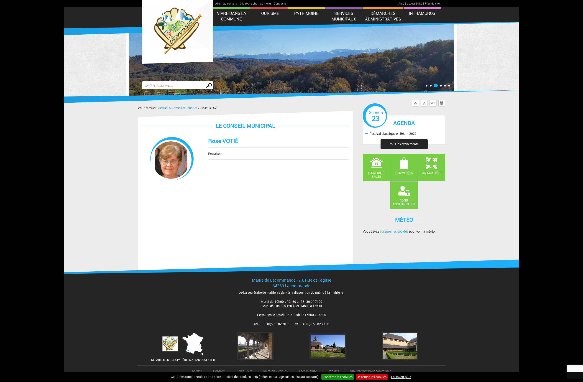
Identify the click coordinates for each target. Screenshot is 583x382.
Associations (431, 173)
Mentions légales (275, 371)
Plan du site (432, 3)
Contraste (280, 3)
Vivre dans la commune (231, 16)
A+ (433, 103)
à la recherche (248, 3)
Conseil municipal (184, 108)
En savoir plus (401, 377)
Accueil (163, 108)
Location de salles (376, 174)
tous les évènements (404, 144)
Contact (219, 371)
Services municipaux (344, 16)
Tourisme (269, 13)
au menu (265, 3)
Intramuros (422, 13)
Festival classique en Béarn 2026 (393, 133)
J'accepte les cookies (338, 377)
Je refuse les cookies (371, 377)
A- (415, 103)
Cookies (333, 371)
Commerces (404, 173)
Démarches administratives (383, 16)
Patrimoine (306, 13)
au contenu (230, 3)
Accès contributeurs (404, 202)
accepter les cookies (394, 231)
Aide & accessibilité (410, 3)
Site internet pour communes (370, 371)
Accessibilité (308, 371)
